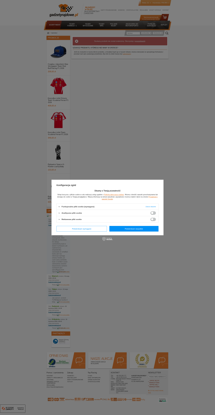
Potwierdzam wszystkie (134, 229)
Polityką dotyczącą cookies (114, 195)
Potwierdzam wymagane (81, 229)
